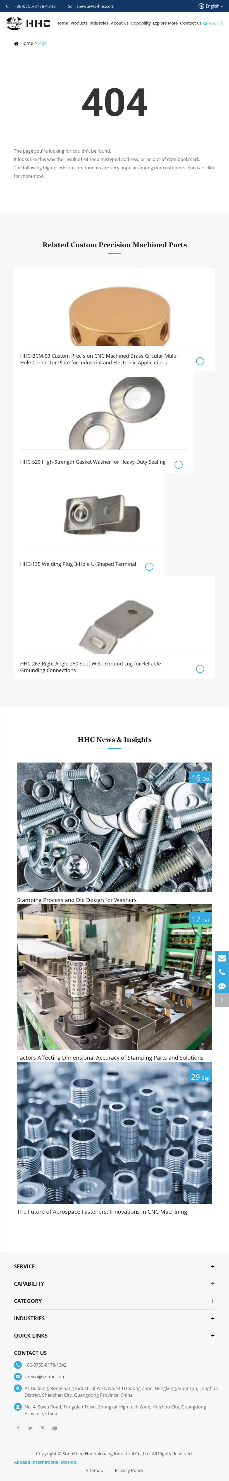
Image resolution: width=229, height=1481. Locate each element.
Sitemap (94, 1470)
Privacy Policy (129, 1470)
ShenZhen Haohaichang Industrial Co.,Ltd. (107, 1454)
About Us (119, 23)
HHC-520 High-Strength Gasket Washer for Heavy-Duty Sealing (93, 461)
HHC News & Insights (115, 739)
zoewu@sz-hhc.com (96, 6)
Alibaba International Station (45, 1462)
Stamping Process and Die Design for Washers (77, 900)
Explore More (165, 23)
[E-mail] (222, 958)
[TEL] (222, 972)
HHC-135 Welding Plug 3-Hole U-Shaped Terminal (78, 564)
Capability (141, 23)
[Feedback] (222, 986)
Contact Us (191, 23)
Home (62, 23)
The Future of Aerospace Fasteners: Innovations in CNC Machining (102, 1211)
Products (79, 23)
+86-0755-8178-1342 (35, 6)
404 (43, 43)
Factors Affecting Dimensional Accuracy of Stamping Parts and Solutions (110, 1057)
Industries (99, 23)
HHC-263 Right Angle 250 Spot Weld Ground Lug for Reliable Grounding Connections (90, 667)
